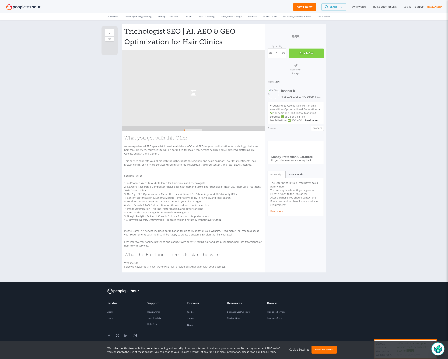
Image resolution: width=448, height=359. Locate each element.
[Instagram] (135, 335)
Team (110, 317)
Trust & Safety (154, 317)
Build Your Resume (385, 6)
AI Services (112, 16)
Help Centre (153, 324)
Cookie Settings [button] (299, 349)
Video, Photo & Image (231, 16)
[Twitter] (118, 335)
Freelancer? (434, 6)
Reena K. (288, 90)
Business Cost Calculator (239, 311)
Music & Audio (270, 16)
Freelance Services (276, 311)
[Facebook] (109, 335)
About (110, 311)
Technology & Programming (138, 16)
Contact (317, 128)
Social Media (323, 16)
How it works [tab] (296, 174)
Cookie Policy (268, 352)
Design (188, 16)
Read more (311, 120)
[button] (333, 7)
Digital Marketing (206, 16)
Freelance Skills (274, 317)
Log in (407, 6)
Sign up (419, 6)
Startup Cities (233, 317)
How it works (358, 6)
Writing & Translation (168, 16)
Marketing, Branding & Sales (297, 16)
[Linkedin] (126, 335)
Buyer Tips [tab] (276, 174)
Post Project (305, 7)
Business (252, 16)
